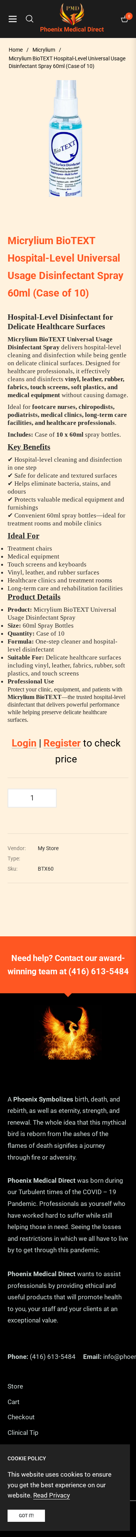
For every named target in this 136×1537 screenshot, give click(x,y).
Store (15, 1386)
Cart (14, 1402)
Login (24, 743)
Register (62, 743)
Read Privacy (51, 1495)
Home (16, 50)
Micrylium (43, 50)
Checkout (21, 1417)
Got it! (26, 1515)
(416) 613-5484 (98, 971)
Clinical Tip (23, 1432)
